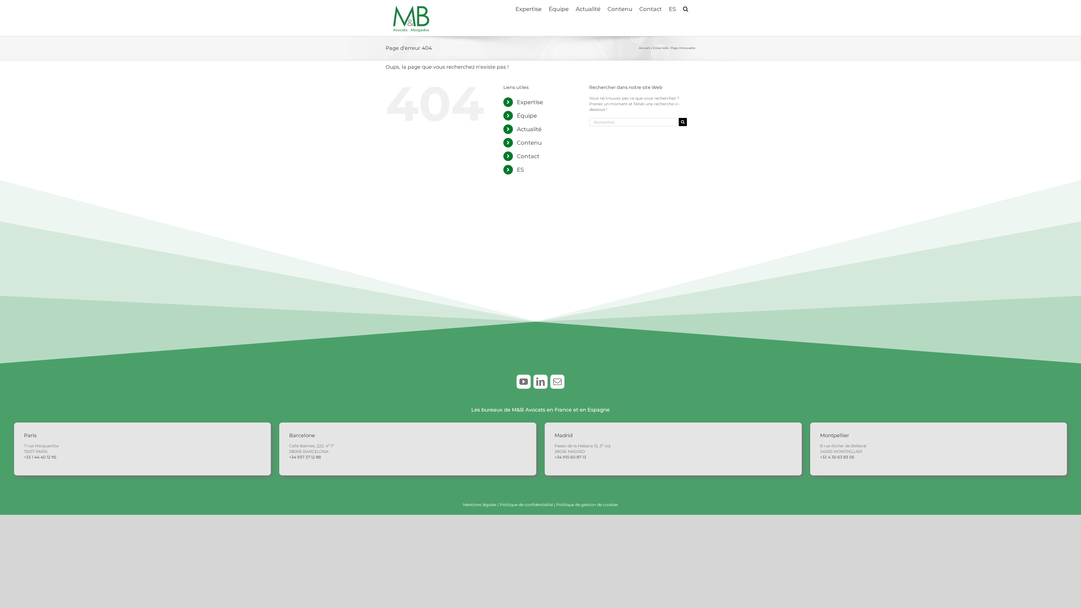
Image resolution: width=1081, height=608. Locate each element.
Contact (528, 156)
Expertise (530, 102)
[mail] (557, 382)
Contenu (529, 142)
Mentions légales (479, 504)
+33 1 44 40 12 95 (40, 457)
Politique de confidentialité (526, 504)
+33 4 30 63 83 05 (837, 457)
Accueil (644, 48)
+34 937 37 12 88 (305, 457)
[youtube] (524, 382)
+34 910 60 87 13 (570, 457)
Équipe (527, 115)
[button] (685, 8)
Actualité (529, 129)
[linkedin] (540, 382)
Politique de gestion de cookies (587, 504)
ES (520, 169)
